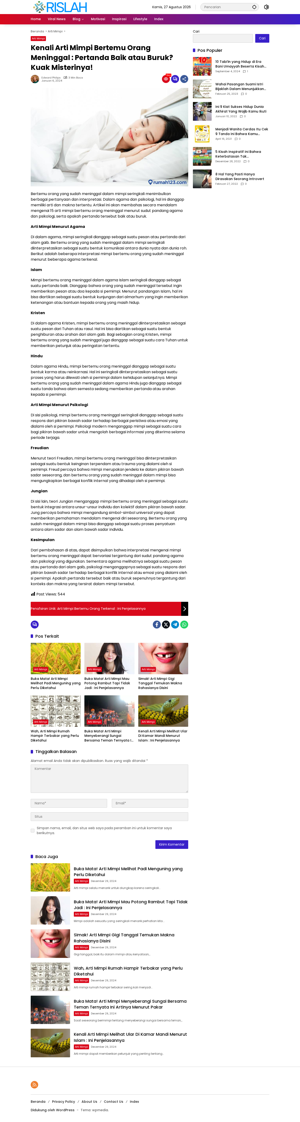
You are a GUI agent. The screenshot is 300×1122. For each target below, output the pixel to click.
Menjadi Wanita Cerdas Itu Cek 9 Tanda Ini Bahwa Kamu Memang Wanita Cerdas (241, 131)
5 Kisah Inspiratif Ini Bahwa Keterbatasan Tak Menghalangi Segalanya (238, 154)
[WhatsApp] (184, 625)
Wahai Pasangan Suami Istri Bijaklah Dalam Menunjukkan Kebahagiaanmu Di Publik (239, 86)
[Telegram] (175, 625)
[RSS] (34, 1084)
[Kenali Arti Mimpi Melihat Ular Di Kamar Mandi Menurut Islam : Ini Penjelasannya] (163, 711)
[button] (254, 7)
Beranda (38, 1101)
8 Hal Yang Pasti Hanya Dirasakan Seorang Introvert (239, 176)
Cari (196, 31)
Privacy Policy (63, 1101)
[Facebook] (157, 625)
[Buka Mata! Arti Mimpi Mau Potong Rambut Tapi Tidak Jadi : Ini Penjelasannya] (109, 658)
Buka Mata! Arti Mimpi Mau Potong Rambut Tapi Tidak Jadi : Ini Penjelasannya (107, 683)
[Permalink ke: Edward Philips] (36, 79)
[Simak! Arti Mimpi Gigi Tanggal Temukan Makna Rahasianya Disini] (163, 658)
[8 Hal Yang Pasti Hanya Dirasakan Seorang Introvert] (202, 178)
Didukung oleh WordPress (53, 1110)
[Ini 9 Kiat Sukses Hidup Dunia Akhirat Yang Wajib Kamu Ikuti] (202, 111)
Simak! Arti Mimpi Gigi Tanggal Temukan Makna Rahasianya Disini (160, 683)
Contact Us (113, 1101)
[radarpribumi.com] (60, 6)
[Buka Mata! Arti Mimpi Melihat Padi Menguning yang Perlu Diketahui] (56, 658)
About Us (89, 1101)
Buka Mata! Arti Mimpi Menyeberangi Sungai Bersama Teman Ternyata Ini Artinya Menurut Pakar (109, 736)
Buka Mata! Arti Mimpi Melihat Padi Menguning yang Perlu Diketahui (56, 683)
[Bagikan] (184, 79)
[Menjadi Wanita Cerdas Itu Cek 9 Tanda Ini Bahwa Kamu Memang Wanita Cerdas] (202, 133)
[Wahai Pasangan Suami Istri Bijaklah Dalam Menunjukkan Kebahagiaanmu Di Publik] (202, 88)
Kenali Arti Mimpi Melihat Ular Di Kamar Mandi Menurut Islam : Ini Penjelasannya (163, 736)
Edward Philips (51, 77)
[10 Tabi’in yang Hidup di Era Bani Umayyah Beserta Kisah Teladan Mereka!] (202, 66)
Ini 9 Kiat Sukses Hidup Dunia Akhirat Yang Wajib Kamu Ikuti (240, 109)
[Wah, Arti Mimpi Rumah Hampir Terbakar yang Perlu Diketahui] (56, 711)
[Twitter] (166, 625)
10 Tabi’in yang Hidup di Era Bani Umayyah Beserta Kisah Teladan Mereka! (239, 64)
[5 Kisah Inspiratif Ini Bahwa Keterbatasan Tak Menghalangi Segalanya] (202, 156)
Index (134, 1101)
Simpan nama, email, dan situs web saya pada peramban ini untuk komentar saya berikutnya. (104, 830)
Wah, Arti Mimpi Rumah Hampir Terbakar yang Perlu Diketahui (55, 736)
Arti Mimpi (38, 38)
